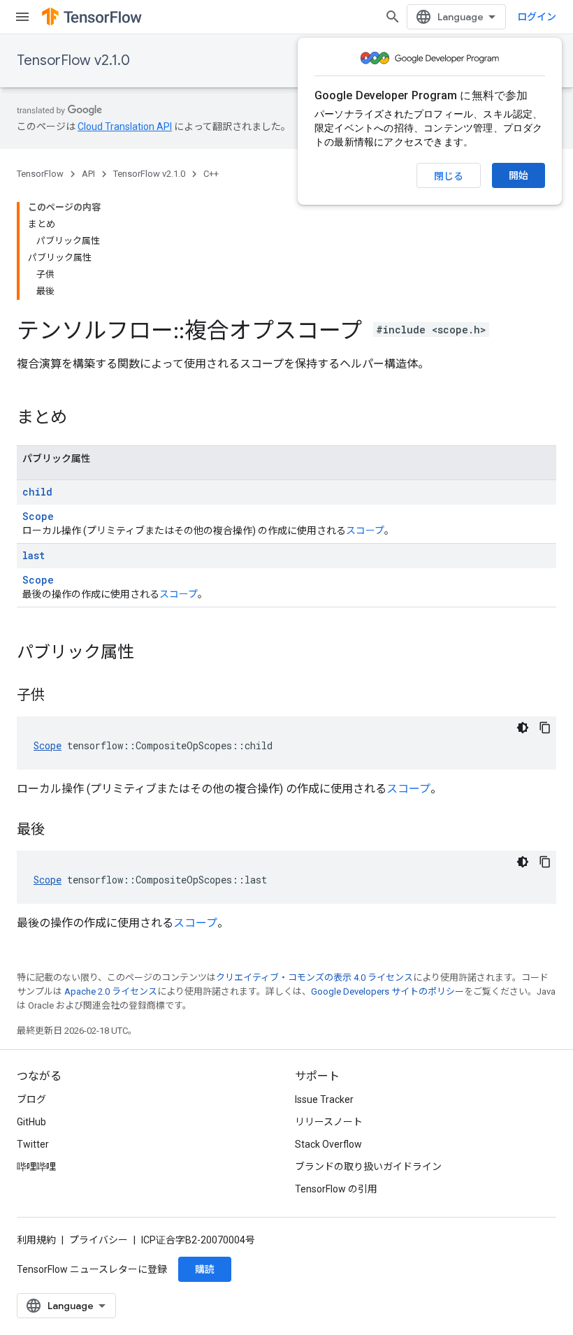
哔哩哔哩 (36, 1166)
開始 (518, 175)
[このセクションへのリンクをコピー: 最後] (59, 830)
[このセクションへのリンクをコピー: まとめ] (81, 418)
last (33, 555)
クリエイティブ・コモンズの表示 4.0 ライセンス (314, 977)
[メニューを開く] (22, 17)
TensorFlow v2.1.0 (73, 60)
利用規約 (36, 1240)
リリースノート (329, 1121)
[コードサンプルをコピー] (545, 727)
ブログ (31, 1099)
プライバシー (98, 1240)
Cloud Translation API (125, 126)
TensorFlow (40, 173)
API (88, 173)
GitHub (31, 1121)
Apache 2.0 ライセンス (110, 991)
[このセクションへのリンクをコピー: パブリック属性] (148, 653)
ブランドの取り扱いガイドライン (368, 1166)
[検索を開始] (392, 16)
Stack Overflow (328, 1144)
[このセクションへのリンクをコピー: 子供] (59, 696)
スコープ (365, 530)
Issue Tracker (324, 1099)
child (37, 491)
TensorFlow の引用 (336, 1189)
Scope (38, 516)
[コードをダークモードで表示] (523, 727)
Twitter (33, 1144)
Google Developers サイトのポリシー (387, 991)
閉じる (448, 176)
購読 (205, 1269)
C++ (211, 173)
